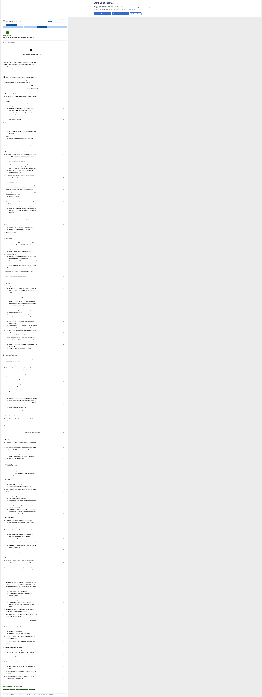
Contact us (65, 19)
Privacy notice (40, 694)
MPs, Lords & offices (22, 24)
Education (49, 24)
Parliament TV (50, 26)
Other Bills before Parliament (57, 33)
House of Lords (15, 26)
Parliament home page (11, 29)
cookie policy (131, 10)
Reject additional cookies (120, 14)
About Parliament (31, 24)
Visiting (44, 24)
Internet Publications (59, 32)
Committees (34, 26)
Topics (59, 26)
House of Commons (7, 26)
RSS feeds (60, 19)
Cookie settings (135, 14)
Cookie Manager (50, 694)
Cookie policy (45, 694)
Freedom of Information (19, 694)
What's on (21, 26)
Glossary (8, 694)
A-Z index (4, 694)
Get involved (39, 24)
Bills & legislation (27, 26)
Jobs (25, 694)
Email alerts (54, 19)
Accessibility (49, 19)
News (55, 26)
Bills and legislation (27, 29)
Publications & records (42, 26)
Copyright (35, 694)
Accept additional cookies (102, 14)
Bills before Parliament (34, 29)
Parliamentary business (12, 24)
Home (4, 24)
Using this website (30, 694)
